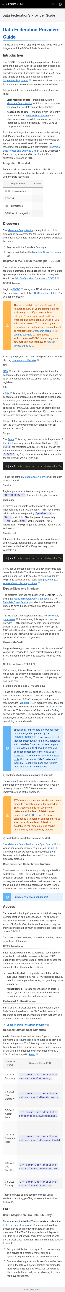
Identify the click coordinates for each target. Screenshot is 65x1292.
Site (7, 393)
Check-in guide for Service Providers (27, 1024)
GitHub (50, 848)
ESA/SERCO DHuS (24, 737)
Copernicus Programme (15, 80)
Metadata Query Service (19, 103)
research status (43, 330)
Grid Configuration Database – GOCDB (35, 278)
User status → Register (24, 360)
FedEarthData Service (37, 115)
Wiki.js (38, 1290)
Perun (32, 1054)
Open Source (46, 844)
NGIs (5, 371)
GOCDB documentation (44, 293)
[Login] (60, 4)
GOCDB (16, 289)
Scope (11, 439)
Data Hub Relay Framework (17, 1225)
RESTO (25, 703)
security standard (23, 334)
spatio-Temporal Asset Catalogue (31, 598)
